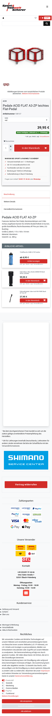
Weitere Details (9, 202)
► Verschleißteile (6, 627)
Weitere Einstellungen (10, 696)
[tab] (26, 194)
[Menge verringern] (10, 150)
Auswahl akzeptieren (26, 706)
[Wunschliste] (35, 18)
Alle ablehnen (26, 711)
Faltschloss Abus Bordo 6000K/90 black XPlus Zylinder (32, 272)
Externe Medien (12, 688)
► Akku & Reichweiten (8, 630)
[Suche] (46, 23)
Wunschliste (9, 141)
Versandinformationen (11, 446)
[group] (10, 278)
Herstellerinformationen (13, 209)
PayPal (8, 691)
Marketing (10, 686)
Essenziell (10, 680)
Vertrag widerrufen (26, 484)
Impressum (45, 671)
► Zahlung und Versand (9, 609)
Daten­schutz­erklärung (23, 676)
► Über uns (4, 614)
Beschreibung (9, 194)
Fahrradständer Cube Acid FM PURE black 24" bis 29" (33, 292)
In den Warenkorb (31, 148)
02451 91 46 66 (24, 179)
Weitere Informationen (30, 94)
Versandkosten (44, 136)
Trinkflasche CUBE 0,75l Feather (30, 252)
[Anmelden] (3, 18)
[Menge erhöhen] (10, 146)
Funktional (10, 693)
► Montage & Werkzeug (9, 625)
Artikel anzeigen (33, 261)
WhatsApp (37, 179)
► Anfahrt (4, 612)
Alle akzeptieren (26, 701)
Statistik (9, 683)
